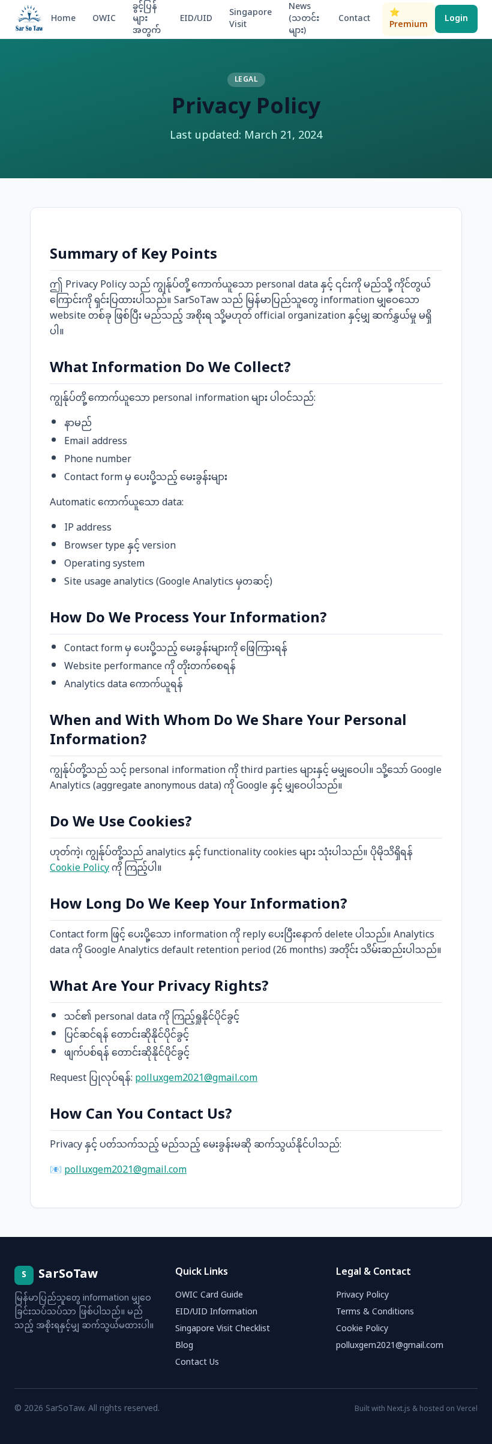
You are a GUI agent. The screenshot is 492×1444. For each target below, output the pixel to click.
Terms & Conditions (375, 1312)
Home (63, 19)
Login (456, 19)
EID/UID (196, 19)
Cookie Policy (79, 868)
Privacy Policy (362, 1295)
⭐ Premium (408, 19)
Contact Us (197, 1362)
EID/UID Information (216, 1312)
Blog (184, 1346)
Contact (354, 19)
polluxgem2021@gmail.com (196, 1078)
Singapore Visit (250, 19)
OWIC (104, 19)
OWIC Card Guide (209, 1295)
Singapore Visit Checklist (222, 1329)
